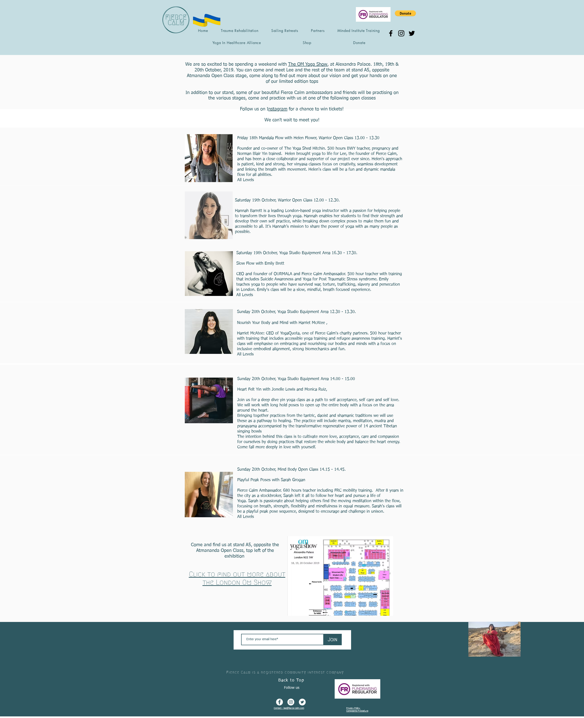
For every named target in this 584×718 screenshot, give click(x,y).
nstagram (277, 109)
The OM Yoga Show (307, 64)
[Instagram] (401, 33)
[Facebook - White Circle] (279, 702)
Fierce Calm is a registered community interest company (285, 672)
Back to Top (291, 680)
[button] (405, 13)
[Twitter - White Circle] (302, 702)
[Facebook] (391, 33)
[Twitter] (412, 33)
